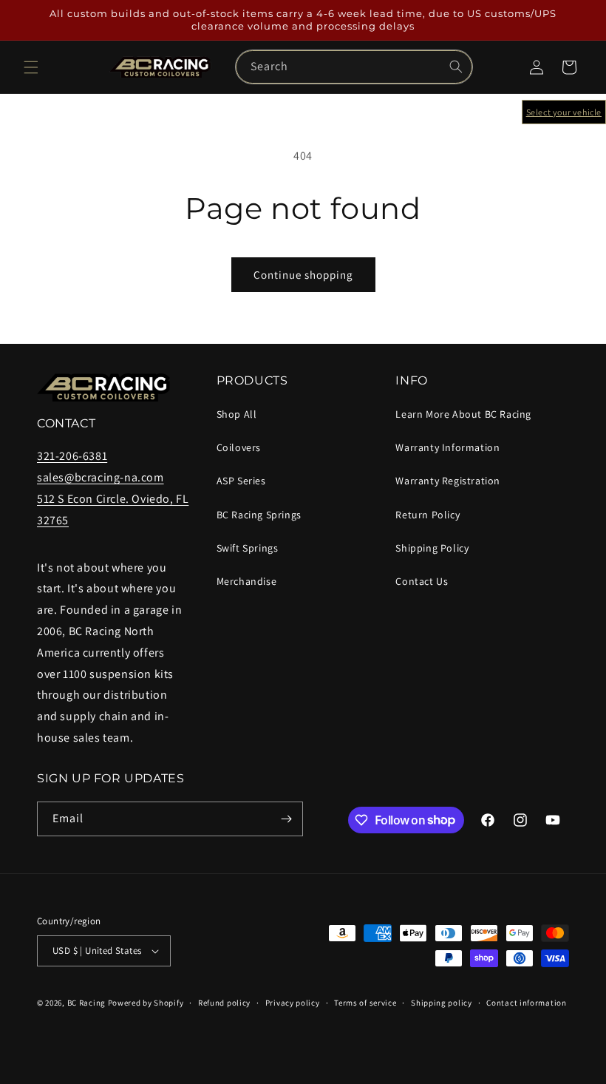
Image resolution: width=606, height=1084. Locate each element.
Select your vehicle (564, 112)
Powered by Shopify (146, 1002)
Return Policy (427, 514)
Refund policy (224, 1002)
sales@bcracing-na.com (100, 477)
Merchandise (247, 581)
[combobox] (354, 67)
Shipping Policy (432, 548)
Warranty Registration (447, 480)
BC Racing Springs (259, 514)
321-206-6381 (72, 456)
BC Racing (86, 1002)
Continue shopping (303, 275)
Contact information (526, 1002)
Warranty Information (447, 447)
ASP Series (241, 480)
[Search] (456, 66)
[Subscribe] (286, 819)
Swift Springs (248, 548)
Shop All (237, 414)
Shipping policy (441, 1002)
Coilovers (239, 447)
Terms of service (365, 1002)
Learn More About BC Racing (463, 414)
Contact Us (421, 581)
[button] (31, 67)
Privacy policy (292, 1002)
